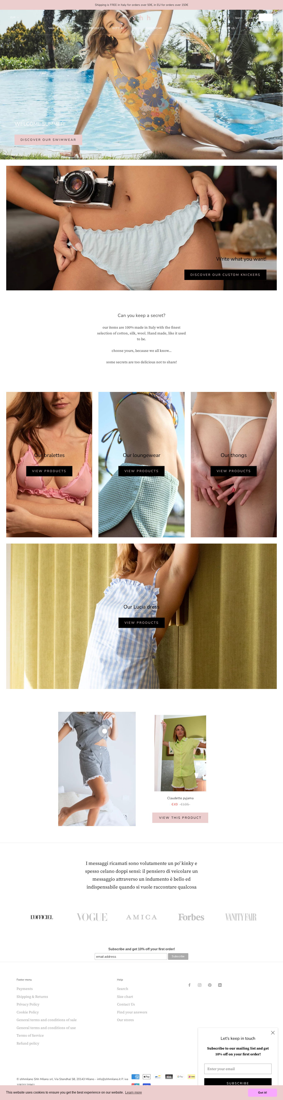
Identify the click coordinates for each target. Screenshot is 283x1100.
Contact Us (126, 1004)
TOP (134, 28)
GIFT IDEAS (205, 28)
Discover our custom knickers (225, 275)
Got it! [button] (262, 1092)
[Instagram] (199, 985)
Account (224, 18)
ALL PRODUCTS (93, 28)
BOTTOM (117, 28)
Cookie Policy (28, 1012)
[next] (270, 768)
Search (239, 18)
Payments (25, 988)
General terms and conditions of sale (47, 1019)
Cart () (254, 18)
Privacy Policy (28, 1004)
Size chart (125, 996)
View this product (180, 818)
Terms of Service (30, 1035)
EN (262, 17)
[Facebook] (189, 985)
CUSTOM (69, 28)
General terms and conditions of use (46, 1027)
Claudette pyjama (180, 798)
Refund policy (28, 1043)
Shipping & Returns (32, 996)
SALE (51, 28)
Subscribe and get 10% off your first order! (141, 949)
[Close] (273, 1033)
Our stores (125, 1019)
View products (49, 471)
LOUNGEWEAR (180, 28)
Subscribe (238, 1083)
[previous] (13, 768)
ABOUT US (228, 28)
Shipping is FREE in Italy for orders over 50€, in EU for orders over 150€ (141, 5)
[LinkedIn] (220, 985)
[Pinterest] (210, 985)
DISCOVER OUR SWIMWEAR (48, 140)
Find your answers (132, 1012)
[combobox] (266, 17)
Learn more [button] (133, 1092)
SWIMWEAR (154, 28)
